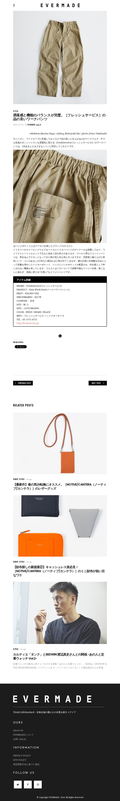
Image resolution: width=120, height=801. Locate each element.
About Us (18, 730)
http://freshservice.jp (28, 323)
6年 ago (29, 479)
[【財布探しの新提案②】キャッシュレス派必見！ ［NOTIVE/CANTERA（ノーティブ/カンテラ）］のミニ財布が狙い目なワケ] (60, 526)
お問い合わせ (19, 739)
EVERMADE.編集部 (35, 124)
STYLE (15, 111)
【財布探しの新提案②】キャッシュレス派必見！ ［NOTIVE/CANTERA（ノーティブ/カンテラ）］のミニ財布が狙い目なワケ (59, 571)
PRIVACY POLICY (22, 755)
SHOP (15, 479)
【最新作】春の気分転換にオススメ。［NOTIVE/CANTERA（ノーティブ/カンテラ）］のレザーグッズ (59, 486)
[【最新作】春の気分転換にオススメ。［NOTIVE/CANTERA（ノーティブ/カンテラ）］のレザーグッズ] (60, 443)
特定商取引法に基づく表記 (26, 764)
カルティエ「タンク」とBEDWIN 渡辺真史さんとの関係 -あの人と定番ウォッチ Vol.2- (58, 656)
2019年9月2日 (18, 124)
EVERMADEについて (23, 734)
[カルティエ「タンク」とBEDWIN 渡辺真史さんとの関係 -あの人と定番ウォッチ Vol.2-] (60, 613)
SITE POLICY (19, 759)
